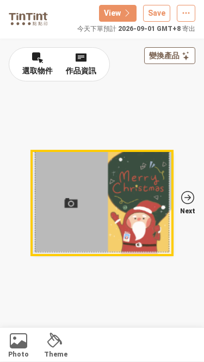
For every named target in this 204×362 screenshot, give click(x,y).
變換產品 (164, 55)
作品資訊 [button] (81, 70)
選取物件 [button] (37, 70)
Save (156, 13)
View (112, 13)
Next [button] (187, 211)
